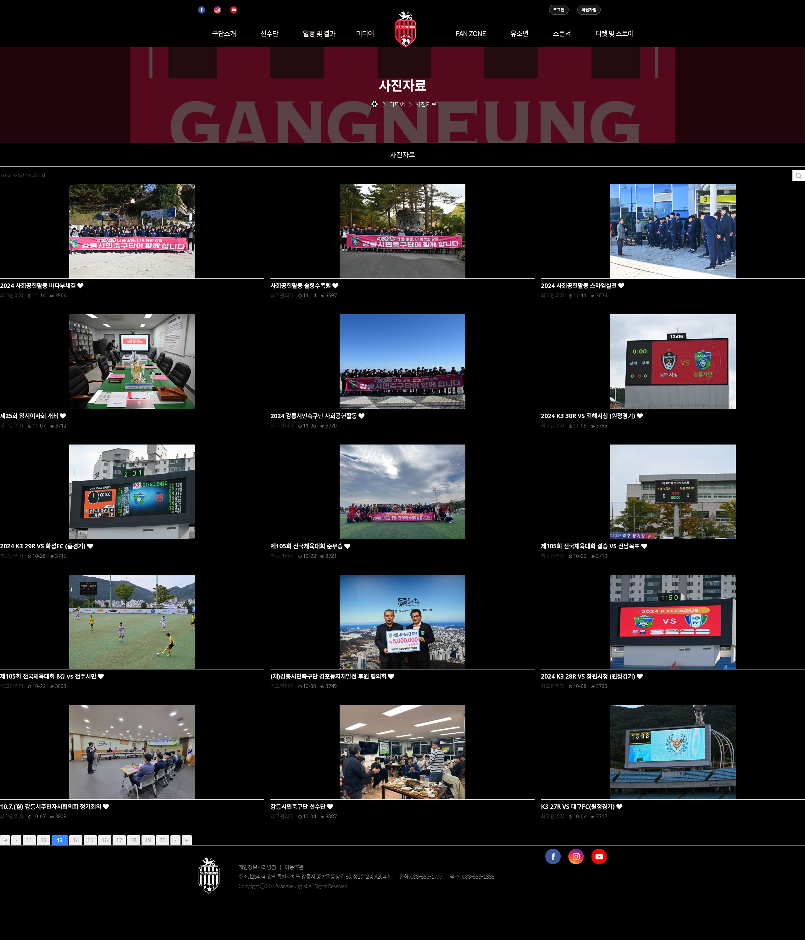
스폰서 (562, 33)
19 (148, 840)
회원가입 (589, 10)
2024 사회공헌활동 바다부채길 (38, 285)
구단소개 (224, 33)
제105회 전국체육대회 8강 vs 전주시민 (49, 676)
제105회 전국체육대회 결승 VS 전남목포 (591, 546)
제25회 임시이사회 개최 (30, 415)
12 (44, 840)
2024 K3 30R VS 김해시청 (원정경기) (589, 415)
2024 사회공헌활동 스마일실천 (579, 285)
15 (90, 840)
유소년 (519, 33)
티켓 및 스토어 (614, 33)
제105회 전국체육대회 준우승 (307, 546)
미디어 (365, 33)
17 (119, 840)
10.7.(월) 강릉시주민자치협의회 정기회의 (51, 806)
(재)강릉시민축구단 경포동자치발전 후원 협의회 (329, 676)
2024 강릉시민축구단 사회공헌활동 (314, 415)
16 (105, 840)
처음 (5, 840)
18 (133, 840)
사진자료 (402, 154)
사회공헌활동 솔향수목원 (301, 285)
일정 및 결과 (319, 33)
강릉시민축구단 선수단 (298, 806)
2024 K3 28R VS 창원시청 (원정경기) (589, 676)
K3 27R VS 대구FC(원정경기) (578, 806)
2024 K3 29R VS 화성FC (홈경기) (43, 546)
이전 (16, 840)
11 (29, 840)
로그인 (558, 10)
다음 (175, 840)
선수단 (269, 33)
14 (76, 840)
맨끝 (187, 840)
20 (162, 840)
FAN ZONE (471, 33)
